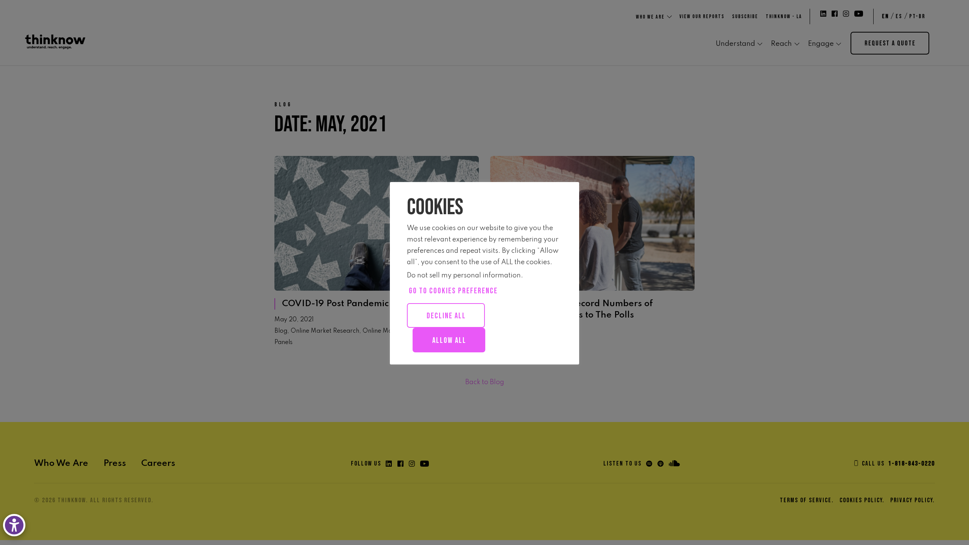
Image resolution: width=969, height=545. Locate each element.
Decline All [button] (446, 316)
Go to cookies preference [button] (453, 291)
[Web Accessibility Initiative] (15, 525)
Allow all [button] (449, 340)
